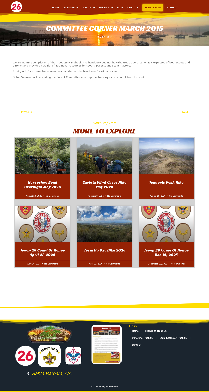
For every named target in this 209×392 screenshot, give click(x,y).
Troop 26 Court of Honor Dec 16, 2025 (166, 252)
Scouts (86, 7)
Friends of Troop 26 (156, 330)
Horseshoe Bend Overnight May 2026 (42, 184)
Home (55, 7)
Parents (104, 7)
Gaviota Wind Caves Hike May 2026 (104, 184)
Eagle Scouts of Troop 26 (173, 338)
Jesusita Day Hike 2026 (104, 250)
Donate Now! (152, 7)
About (131, 7)
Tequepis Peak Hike (166, 182)
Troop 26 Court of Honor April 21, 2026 (42, 252)
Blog (120, 7)
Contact (172, 7)
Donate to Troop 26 (142, 338)
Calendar (69, 7)
